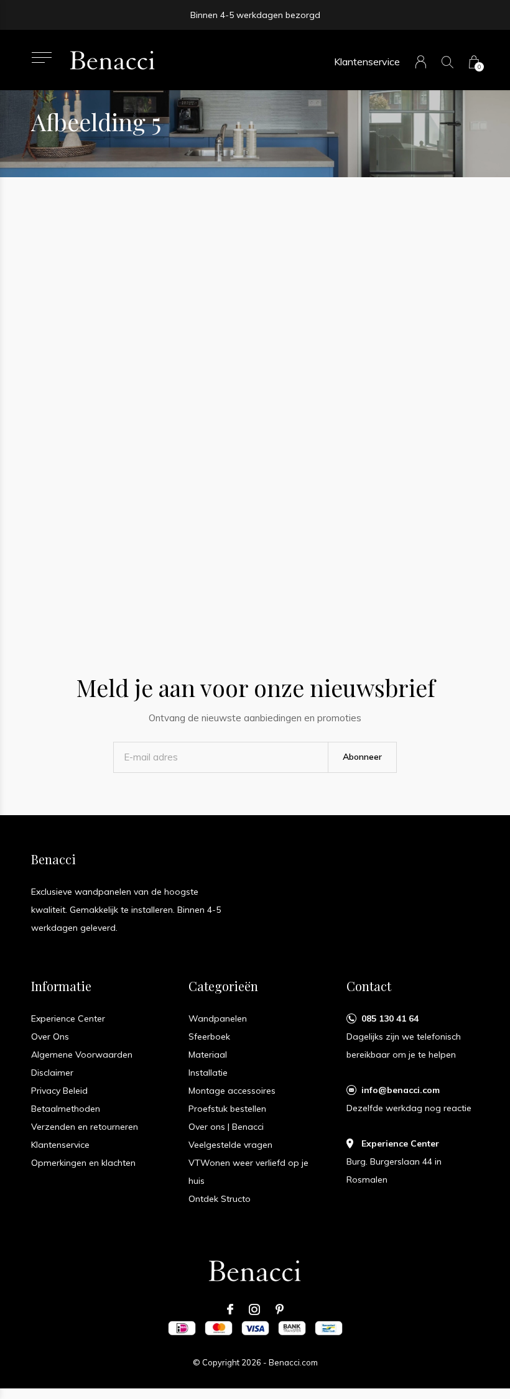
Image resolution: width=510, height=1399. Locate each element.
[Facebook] (230, 1309)
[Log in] (420, 62)
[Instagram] (254, 1309)
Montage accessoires (232, 1090)
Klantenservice (367, 61)
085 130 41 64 (390, 1018)
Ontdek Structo (219, 1198)
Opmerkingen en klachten (83, 1162)
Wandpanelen (217, 1018)
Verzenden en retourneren (84, 1126)
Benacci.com (293, 1362)
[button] (41, 57)
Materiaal (207, 1054)
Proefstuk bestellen (227, 1108)
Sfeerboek (209, 1036)
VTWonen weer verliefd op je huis (248, 1171)
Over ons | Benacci (226, 1126)
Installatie (208, 1072)
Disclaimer (52, 1072)
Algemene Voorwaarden (81, 1054)
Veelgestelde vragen (230, 1144)
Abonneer (362, 756)
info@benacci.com (400, 1090)
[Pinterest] (280, 1309)
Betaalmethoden (65, 1108)
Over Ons (50, 1036)
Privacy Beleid (59, 1090)
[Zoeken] (447, 62)
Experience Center (68, 1018)
